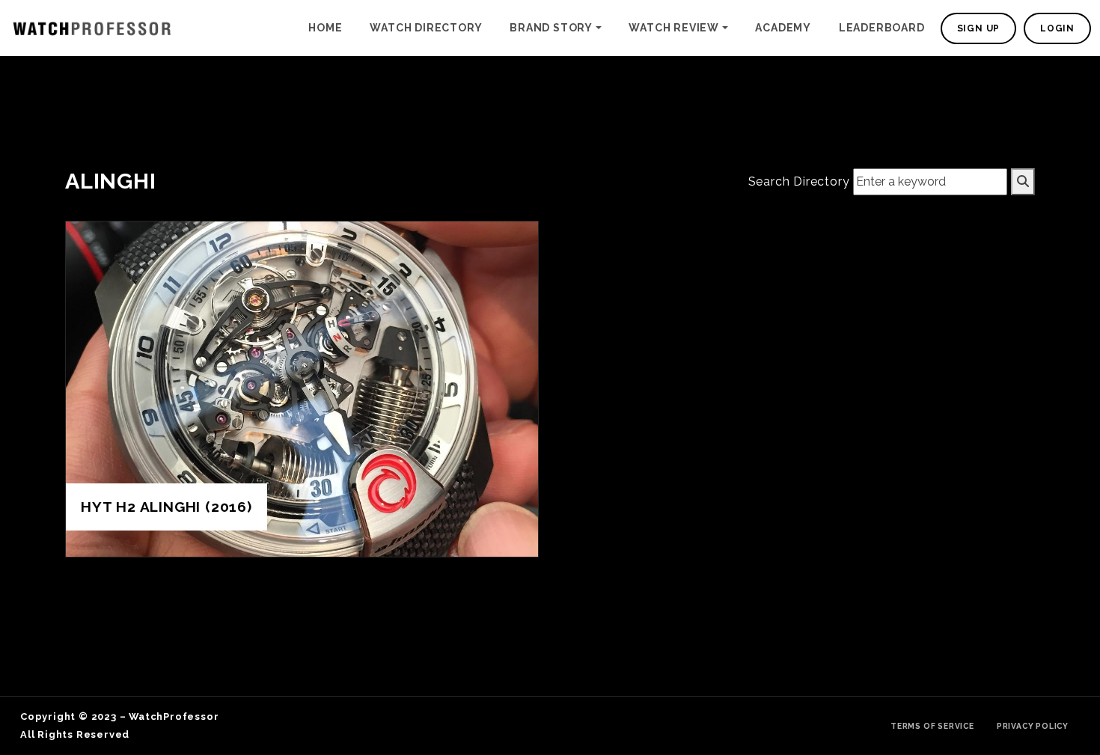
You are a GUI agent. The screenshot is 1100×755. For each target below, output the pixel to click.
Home (325, 28)
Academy (783, 28)
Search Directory (799, 181)
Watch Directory (426, 28)
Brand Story (551, 28)
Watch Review (674, 28)
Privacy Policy (1033, 725)
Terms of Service (932, 725)
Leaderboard (882, 28)
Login (1057, 28)
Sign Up (978, 28)
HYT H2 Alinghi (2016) (166, 506)
